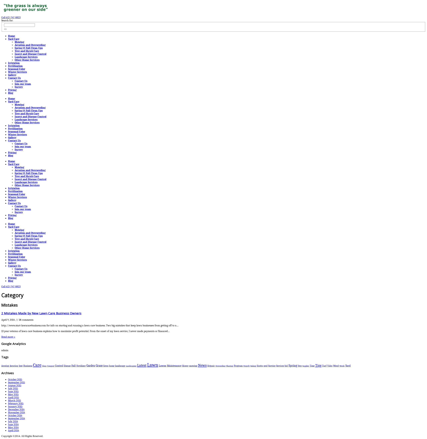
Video (329, 366)
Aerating (5, 366)
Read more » (8, 336)
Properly (246, 366)
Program (238, 365)
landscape (120, 365)
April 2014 (13, 430)
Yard (348, 365)
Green (105, 366)
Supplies (305, 366)
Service (272, 365)
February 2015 (16, 403)
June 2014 (13, 424)
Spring (293, 365)
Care (37, 365)
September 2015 (16, 382)
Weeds (342, 366)
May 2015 (13, 394)
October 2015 (15, 379)
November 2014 (16, 412)
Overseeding (221, 366)
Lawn (152, 365)
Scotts (260, 365)
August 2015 (14, 385)
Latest (141, 365)
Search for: (7, 20)
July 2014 (13, 421)
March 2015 (14, 400)
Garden (90, 365)
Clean (44, 366)
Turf (324, 365)
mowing (193, 365)
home (111, 366)
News (202, 365)
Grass (99, 365)
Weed (336, 365)
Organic (211, 365)
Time (312, 366)
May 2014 (13, 427)
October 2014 (15, 415)
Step (300, 366)
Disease (67, 365)
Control (59, 365)
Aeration (14, 366)
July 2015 (13, 388)
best (21, 365)
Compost (50, 366)
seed (266, 366)
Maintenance (174, 365)
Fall (73, 365)
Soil (286, 366)
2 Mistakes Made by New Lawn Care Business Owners (41, 313)
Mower (185, 366)
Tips (318, 365)
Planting (229, 366)
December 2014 (16, 409)
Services (280, 365)
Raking (253, 366)
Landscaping (131, 366)
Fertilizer (81, 365)
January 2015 (15, 406)
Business (27, 365)
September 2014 (16, 418)
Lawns (162, 365)
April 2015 (13, 397)
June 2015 (13, 391)
